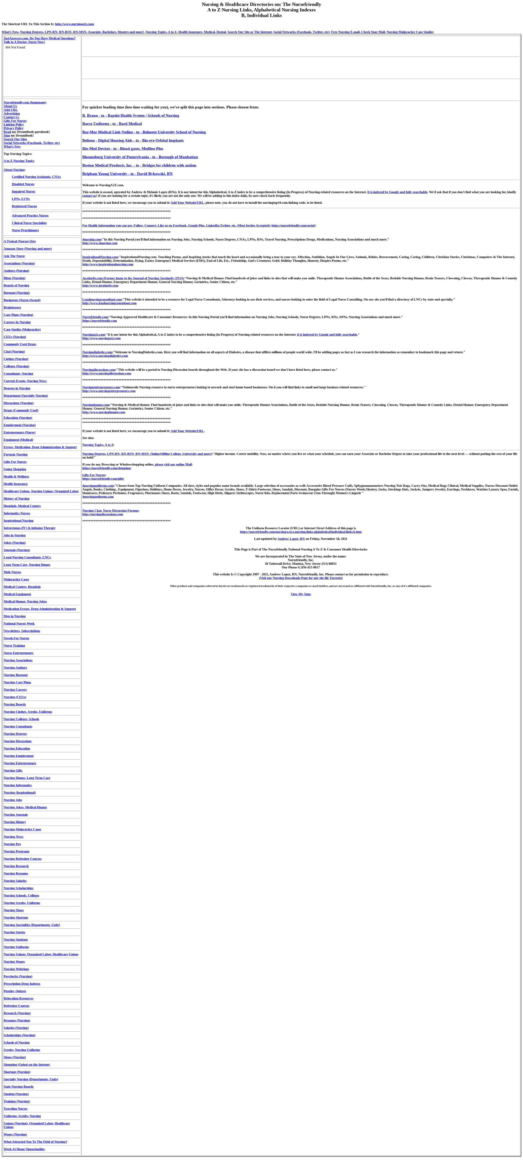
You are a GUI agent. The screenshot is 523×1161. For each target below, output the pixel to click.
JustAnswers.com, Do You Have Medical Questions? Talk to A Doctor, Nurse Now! (40, 40)
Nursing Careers (15, 689)
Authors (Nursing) (16, 270)
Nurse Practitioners (25, 230)
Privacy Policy (13, 128)
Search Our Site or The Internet (249, 32)
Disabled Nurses (23, 184)
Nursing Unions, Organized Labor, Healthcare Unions (41, 954)
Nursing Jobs (13, 800)
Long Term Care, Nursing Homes (27, 564)
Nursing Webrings (16, 969)
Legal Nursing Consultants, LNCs (27, 557)
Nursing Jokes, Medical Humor (25, 807)
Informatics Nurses (17, 513)
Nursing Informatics (18, 785)
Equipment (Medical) (18, 439)
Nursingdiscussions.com (98, 369)
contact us (89, 195)
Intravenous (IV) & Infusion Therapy (30, 528)
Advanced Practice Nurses (30, 215)
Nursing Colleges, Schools (21, 719)
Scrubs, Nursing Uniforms (22, 1050)
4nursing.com (91, 239)
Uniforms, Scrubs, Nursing (22, 1116)
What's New (10, 32)
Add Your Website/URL (187, 202)
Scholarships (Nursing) (19, 1035)
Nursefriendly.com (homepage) (25, 102)
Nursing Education (17, 748)
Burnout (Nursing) (17, 292)
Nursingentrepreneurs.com (101, 387)
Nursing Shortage (16, 917)
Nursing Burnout (16, 675)
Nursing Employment (19, 756)
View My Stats (301, 594)
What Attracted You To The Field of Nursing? (35, 1141)
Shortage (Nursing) (17, 1072)
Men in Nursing (15, 616)
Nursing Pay (12, 844)
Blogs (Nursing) (14, 278)
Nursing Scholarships (18, 888)
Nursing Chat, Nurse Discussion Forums (110, 510)
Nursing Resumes (16, 873)
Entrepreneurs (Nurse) (19, 432)
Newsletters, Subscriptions (22, 631)
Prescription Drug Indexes (22, 983)
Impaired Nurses (23, 191)
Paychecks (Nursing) (18, 976)
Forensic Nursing (16, 454)
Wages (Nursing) (15, 1134)
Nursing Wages (14, 961)
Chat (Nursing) (14, 351)
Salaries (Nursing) (16, 1028)
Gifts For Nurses (15, 121)
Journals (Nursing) (17, 550)
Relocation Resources (18, 998)
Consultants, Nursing (18, 373)
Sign (7, 135)
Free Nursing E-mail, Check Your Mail (358, 32)
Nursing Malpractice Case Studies (410, 32)
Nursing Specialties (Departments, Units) (32, 925)
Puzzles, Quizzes (15, 991)
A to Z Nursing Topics (19, 161)
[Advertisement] (156, 46)
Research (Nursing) (17, 1013)
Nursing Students (16, 939)
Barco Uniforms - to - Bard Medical (112, 123)
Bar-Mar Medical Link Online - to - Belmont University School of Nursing (144, 132)
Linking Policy (14, 124)
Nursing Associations (18, 660)
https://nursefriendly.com (99, 320)
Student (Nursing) (16, 1094)
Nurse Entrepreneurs (18, 653)
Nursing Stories (14, 932)
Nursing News (13, 836)
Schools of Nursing (17, 1042)
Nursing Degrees (15, 733)
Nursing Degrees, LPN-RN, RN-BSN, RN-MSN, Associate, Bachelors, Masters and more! (82, 32)
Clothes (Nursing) (16, 359)
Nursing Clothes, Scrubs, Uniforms (28, 711)
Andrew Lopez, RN (291, 538)
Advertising (12, 113)
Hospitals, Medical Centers (22, 506)
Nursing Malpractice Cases (22, 829)
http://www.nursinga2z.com (101, 338)
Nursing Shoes (14, 910)
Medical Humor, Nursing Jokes (25, 601)
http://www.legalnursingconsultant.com (109, 303)
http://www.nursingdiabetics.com (105, 356)
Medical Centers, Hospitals (22, 586)
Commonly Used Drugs (20, 344)
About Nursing (14, 170)
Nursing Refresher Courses (22, 858)
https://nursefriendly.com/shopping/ (106, 468)
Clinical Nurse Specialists (29, 223)
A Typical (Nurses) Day (20, 241)
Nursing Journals (16, 814)
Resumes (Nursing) (17, 1020)
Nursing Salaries (15, 880)
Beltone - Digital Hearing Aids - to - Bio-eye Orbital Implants (133, 140)
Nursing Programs (16, 851)
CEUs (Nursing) (15, 337)
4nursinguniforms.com (98, 485)
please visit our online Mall (173, 464)
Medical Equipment (17, 594)
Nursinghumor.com (95, 405)
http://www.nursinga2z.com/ (74, 24)
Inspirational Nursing (19, 520)
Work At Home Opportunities (24, 1149)
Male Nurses (12, 572)
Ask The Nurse (14, 256)
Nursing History (15, 822)
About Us (10, 106)
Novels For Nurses (16, 638)
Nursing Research (16, 866)
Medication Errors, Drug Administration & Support (40, 609)
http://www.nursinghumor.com (103, 412)
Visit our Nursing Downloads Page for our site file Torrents (301, 578)
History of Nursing (16, 498)
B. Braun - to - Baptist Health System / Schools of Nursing (130, 115)
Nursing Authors (15, 667)
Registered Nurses (24, 206)
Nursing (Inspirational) (20, 792)
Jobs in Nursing (15, 535)
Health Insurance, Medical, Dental (202, 32)
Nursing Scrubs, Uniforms (22, 903)
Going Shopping (15, 469)
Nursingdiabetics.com (97, 352)
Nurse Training (14, 645)
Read (7, 132)
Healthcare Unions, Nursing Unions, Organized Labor (41, 491)
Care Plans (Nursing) (18, 314)
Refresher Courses (16, 1005)
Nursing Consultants (18, 726)
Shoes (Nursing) (15, 1057)
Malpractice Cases (16, 579)
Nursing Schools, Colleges (21, 895)
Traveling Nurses (15, 1108)
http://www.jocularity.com (100, 285)
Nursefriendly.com (95, 317)
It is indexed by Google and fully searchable (397, 192)
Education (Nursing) (18, 417)
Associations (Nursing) (19, 263)
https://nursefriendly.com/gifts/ (103, 478)
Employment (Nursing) (20, 425)
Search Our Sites (15, 139)
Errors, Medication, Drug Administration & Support (40, 447)
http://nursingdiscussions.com (102, 514)
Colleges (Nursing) (16, 366)
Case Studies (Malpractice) (22, 329)
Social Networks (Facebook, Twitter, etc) (301, 32)
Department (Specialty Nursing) (26, 395)
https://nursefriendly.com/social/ (293, 225)
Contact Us (11, 117)
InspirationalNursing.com (100, 257)
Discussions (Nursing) (19, 403)
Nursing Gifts (13, 770)
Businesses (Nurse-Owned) (22, 300)
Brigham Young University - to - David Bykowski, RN (127, 174)
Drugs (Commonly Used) (21, 410)
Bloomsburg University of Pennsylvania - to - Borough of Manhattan (140, 157)
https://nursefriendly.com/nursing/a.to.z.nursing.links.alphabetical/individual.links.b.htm (301, 532)
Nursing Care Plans (17, 682)
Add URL (11, 109)
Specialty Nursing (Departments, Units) (31, 1079)
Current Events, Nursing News (25, 381)
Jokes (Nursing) (15, 542)
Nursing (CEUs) (15, 697)
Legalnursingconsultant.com (102, 299)
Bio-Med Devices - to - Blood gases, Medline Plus (122, 148)
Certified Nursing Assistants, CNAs (36, 176)
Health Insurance (16, 484)
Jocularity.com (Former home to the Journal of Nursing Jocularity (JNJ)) (132, 278)
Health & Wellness (16, 476)
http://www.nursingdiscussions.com (106, 373)
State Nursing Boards (19, 1086)
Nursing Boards (15, 704)
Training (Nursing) (17, 1101)
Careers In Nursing (17, 322)
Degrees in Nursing (17, 388)
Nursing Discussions (17, 741)
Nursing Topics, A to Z (161, 32)
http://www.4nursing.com (99, 243)
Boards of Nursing (16, 285)
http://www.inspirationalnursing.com (107, 264)
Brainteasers (12, 307)
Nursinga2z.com (93, 334)
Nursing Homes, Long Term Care (27, 778)
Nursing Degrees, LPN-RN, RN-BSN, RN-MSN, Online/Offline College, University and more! (147, 454)
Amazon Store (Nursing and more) (28, 248)
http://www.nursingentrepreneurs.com (108, 391)
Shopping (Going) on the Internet (27, 1064)
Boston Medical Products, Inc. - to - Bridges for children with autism (139, 165)
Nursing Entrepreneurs (20, 763)
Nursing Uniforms (16, 947)
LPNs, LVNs (21, 199)
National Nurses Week (19, 623)
